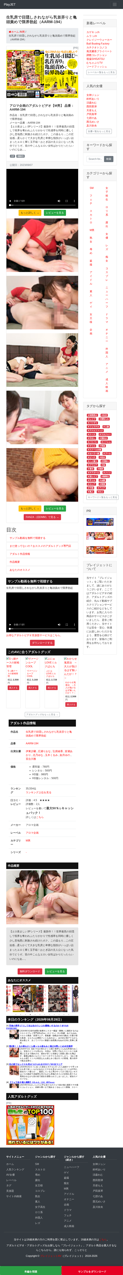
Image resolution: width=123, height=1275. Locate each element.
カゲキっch (92, 32)
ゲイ (91, 304)
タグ (8, 1185)
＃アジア (101, 488)
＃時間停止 (92, 415)
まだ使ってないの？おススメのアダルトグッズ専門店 (40, 546)
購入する (13, 688)
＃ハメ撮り (92, 461)
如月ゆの (65, 755)
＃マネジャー (105, 434)
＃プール (107, 453)
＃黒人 (90, 492)
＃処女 (102, 457)
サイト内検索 (14, 1196)
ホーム (10, 1164)
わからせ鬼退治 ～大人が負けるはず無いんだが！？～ (70, 687)
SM (92, 188)
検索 (108, 159)
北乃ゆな (38, 755)
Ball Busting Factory (97, 43)
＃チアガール (93, 473)
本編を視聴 (30, 1271)
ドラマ (107, 318)
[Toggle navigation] (114, 4)
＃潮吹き (103, 438)
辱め (91, 251)
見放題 (10, 1191)
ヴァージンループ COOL (32, 673)
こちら (40, 817)
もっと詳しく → (30, 212)
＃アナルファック (95, 430)
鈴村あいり (92, 98)
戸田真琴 (91, 114)
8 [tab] (49, 1014)
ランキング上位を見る (38, 792)
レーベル (11, 1180)
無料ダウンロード (30, 971)
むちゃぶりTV (94, 62)
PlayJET (10, 4)
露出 (107, 224)
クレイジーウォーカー (99, 39)
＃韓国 (102, 484)
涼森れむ (91, 102)
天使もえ (91, 110)
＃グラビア (92, 465)
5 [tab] (35, 1014)
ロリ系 (107, 211)
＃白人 (100, 492)
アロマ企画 (32, 832)
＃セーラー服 (93, 453)
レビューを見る (55, 212)
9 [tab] (54, 1014)
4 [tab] (30, 1014)
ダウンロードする (42, 642)
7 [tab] (44, 1014)
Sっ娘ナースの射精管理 (13, 673)
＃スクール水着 (94, 450)
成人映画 (107, 385)
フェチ (91, 199)
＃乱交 (104, 415)
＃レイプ (91, 419)
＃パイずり (92, 423)
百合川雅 (31, 759)
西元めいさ (92, 121)
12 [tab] (68, 1014)
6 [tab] (39, 1014)
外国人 (107, 352)
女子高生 (40, 1207)
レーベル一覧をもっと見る (101, 72)
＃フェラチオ (93, 427)
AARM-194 (32, 743)
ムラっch (91, 36)
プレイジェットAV (50, 1256)
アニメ (107, 368)
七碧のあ (91, 118)
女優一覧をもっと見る (99, 131)
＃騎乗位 (105, 476)
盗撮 (91, 262)
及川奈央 (91, 125)
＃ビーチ (91, 457)
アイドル (91, 278)
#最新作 (20, 156)
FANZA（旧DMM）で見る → (42, 517)
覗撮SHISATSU (95, 59)
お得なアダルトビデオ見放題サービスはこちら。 (34, 635)
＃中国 (90, 488)
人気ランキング (15, 1169)
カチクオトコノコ (96, 47)
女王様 (91, 318)
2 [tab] (20, 1014)
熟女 (91, 239)
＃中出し (91, 438)
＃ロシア (91, 484)
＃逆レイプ (92, 476)
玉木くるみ (51, 755)
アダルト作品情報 (20, 554)
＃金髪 (102, 480)
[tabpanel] (7, 998)
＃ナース (91, 434)
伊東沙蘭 (31, 751)
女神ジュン (92, 95)
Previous (3, 998)
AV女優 (10, 1174)
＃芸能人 (105, 461)
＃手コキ (91, 480)
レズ (107, 247)
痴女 (107, 259)
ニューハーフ (107, 297)
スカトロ (91, 217)
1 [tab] (15, 1014)
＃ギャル (91, 446)
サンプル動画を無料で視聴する (27, 538)
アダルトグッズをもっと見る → (42, 714)
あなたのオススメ (20, 570)
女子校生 (107, 194)
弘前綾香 (58, 751)
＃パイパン (92, 442)
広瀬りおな (44, 751)
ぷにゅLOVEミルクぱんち (51, 673)
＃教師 (100, 469)
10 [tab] (59, 1014)
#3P (12, 156)
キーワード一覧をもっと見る (102, 497)
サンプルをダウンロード (92, 1271)
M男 (28, 840)
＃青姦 (102, 446)
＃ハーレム (106, 442)
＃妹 (103, 465)
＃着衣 (90, 469)
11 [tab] (64, 1014)
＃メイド (107, 473)
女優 (107, 236)
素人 (91, 293)
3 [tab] (25, 1014)
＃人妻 (106, 427)
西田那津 (91, 106)
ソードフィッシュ (96, 66)
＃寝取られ (104, 419)
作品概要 (15, 562)
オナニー (107, 335)
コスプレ (107, 274)
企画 (91, 331)
